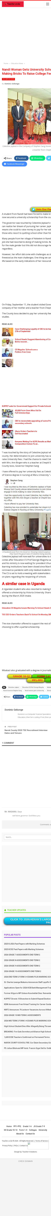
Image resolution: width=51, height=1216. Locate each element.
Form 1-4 (23, 1130)
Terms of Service (41, 1141)
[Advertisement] (25, 35)
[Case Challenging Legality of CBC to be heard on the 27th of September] (7, 332)
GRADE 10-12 (21, 676)
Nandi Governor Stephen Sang (12, 690)
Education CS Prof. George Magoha (33, 687)
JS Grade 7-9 (39, 1126)
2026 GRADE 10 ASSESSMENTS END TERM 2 (22, 971)
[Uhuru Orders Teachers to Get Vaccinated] (7, 434)
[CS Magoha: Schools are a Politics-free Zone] (7, 352)
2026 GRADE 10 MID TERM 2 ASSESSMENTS (22, 1015)
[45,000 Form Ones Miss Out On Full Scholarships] (7, 413)
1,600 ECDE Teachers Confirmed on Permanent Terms (27, 1037)
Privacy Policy (7, 1145)
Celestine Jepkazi (13, 687)
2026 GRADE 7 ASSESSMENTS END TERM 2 (22, 955)
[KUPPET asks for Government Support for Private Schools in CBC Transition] (7, 363)
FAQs (16, 1145)
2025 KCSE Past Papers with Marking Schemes (24, 949)
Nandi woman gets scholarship (34, 690)
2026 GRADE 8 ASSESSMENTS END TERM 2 (22, 960)
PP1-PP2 (37, 680)
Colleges (33, 1130)
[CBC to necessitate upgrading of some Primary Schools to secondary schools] (7, 424)
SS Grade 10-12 (10, 1130)
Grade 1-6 (27, 1126)
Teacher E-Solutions (29, 1152)
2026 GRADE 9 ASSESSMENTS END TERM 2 (22, 966)
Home (9, 1126)
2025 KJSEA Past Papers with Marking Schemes (24, 944)
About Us (20, 1134)
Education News (8, 79)
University (43, 1130)
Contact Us (30, 1134)
